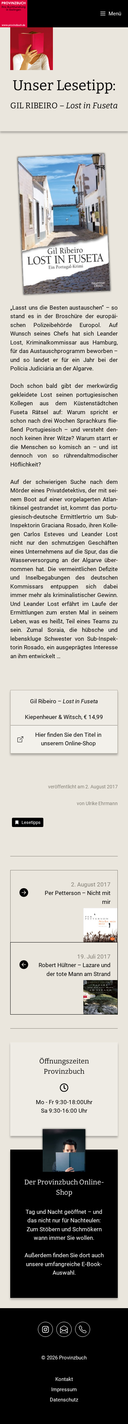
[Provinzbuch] (13, 13)
